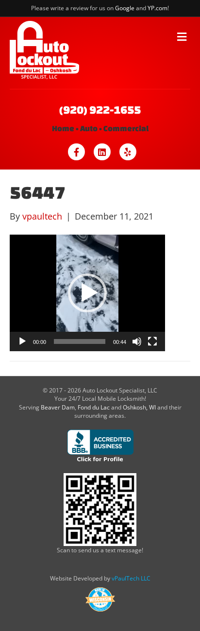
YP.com (157, 8)
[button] (87, 292)
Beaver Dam (58, 407)
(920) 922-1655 (100, 109)
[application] (87, 293)
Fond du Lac (94, 407)
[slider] (79, 341)
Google (124, 8)
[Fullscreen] (152, 341)
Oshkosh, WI (139, 407)
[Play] (22, 341)
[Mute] (137, 341)
